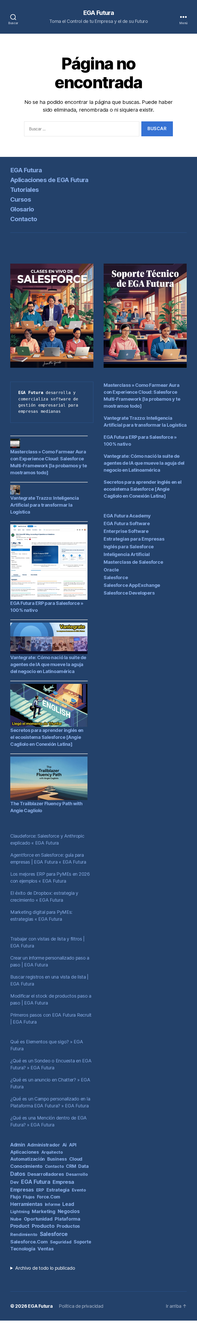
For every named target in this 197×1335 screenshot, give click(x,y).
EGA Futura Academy (127, 515)
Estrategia (58, 1190)
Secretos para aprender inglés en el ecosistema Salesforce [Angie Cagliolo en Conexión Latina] (46, 737)
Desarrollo (77, 1174)
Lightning (20, 1211)
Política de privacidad (81, 1306)
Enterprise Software (126, 531)
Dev (14, 1182)
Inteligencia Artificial (127, 554)
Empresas (22, 1190)
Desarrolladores (45, 1174)
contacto (54, 1166)
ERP (40, 1190)
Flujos (28, 1196)
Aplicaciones (24, 1152)
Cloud (76, 1159)
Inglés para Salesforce (129, 546)
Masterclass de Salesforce (133, 562)
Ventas (45, 1248)
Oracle (111, 569)
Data (83, 1166)
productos (68, 1226)
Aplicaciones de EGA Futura (49, 180)
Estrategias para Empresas (134, 539)
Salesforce (54, 1234)
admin (17, 1145)
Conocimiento (26, 1166)
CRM (71, 1166)
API (72, 1145)
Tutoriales (24, 189)
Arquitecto (52, 1152)
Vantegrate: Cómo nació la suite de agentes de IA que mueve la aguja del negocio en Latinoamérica (48, 664)
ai (64, 1145)
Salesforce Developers (129, 593)
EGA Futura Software (127, 523)
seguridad (61, 1241)
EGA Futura (98, 13)
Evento (79, 1190)
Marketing (43, 1211)
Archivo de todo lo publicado (45, 1268)
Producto (43, 1226)
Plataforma (67, 1219)
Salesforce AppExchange (132, 585)
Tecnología (22, 1248)
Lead (68, 1204)
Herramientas (26, 1204)
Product (19, 1226)
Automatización (27, 1159)
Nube (16, 1219)
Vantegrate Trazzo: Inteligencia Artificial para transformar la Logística (44, 505)
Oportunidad (38, 1219)
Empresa (63, 1182)
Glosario (22, 209)
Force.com (48, 1196)
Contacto (23, 219)
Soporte (82, 1241)
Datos (17, 1174)
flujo (15, 1196)
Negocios (69, 1211)
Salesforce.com (29, 1241)
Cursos (20, 199)
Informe (52, 1204)
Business (57, 1159)
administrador (43, 1145)
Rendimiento (23, 1234)
